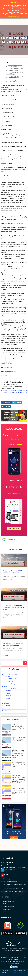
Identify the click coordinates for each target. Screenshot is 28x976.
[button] (6, 402)
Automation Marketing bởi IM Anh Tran (16, 972)
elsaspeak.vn (11, 376)
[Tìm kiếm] (25, 663)
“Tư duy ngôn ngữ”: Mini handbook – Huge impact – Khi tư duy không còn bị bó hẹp (13, 607)
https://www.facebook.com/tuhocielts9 (15, 392)
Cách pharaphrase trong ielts (9, 89)
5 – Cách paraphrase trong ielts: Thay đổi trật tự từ (14, 80)
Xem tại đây (8, 367)
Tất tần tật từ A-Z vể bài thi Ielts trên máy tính (19, 764)
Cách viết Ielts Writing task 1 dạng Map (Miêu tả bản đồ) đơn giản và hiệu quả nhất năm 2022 (18, 779)
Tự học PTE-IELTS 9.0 (11, 371)
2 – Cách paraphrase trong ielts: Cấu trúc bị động (14, 69)
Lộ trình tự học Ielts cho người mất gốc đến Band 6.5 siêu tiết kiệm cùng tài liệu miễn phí (18, 753)
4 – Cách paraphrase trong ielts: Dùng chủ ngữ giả (14, 76)
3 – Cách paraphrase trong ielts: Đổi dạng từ (14, 73)
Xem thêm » (5, 583)
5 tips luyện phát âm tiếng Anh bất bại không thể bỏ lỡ (18, 739)
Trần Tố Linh (8, 363)
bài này (4, 316)
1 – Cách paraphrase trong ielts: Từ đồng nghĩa (14, 65)
